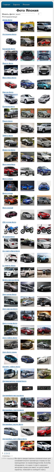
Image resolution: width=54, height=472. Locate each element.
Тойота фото (7, 136)
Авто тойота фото (9, 338)
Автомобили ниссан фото (13, 396)
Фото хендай (7, 208)
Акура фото (7, 20)
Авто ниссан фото (9, 309)
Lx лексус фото (8, 266)
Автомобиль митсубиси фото (14, 439)
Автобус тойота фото (11, 367)
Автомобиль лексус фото (13, 410)
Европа (16, 4)
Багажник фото (8, 49)
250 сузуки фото (9, 222)
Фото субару (7, 179)
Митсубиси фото (9, 78)
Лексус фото (7, 63)
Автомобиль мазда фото (12, 424)
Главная (6, 4)
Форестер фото (8, 150)
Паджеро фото (8, 107)
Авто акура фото (9, 294)
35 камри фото (8, 237)
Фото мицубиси (8, 164)
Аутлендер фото (9, 34)
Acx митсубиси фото (11, 251)
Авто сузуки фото (9, 323)
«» (11, 458)
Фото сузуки (7, 193)
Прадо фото (7, 121)
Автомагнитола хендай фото (14, 381)
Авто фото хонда (9, 352)
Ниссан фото (7, 92)
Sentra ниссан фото (10, 280)
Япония (26, 4)
